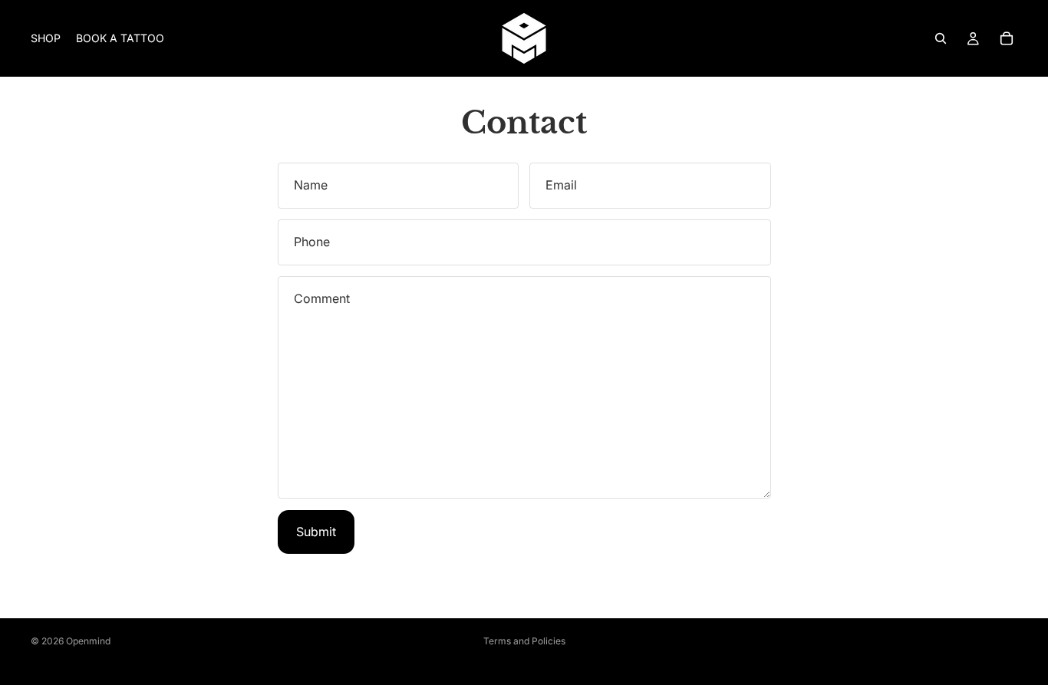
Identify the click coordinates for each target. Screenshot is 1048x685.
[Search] (940, 38)
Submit (316, 531)
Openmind (88, 641)
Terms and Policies (524, 641)
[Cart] (1006, 38)
